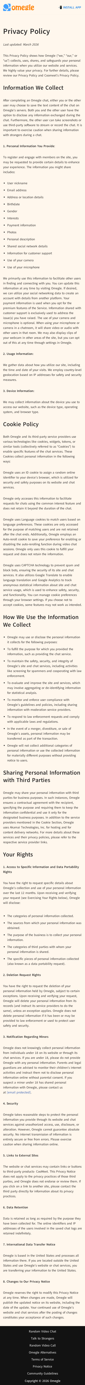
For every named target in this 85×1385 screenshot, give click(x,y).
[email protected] (19, 1092)
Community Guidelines (42, 1373)
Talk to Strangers (42, 1338)
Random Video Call (43, 1345)
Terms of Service (42, 1359)
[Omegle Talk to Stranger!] (18, 7)
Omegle (55, 1381)
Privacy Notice (42, 1366)
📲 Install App (69, 7)
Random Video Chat (42, 1331)
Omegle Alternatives (42, 1352)
